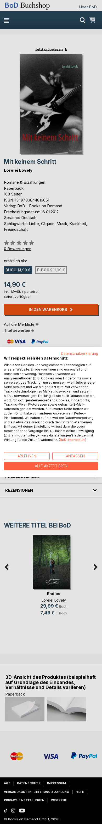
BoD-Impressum (72, 440)
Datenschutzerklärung (79, 353)
